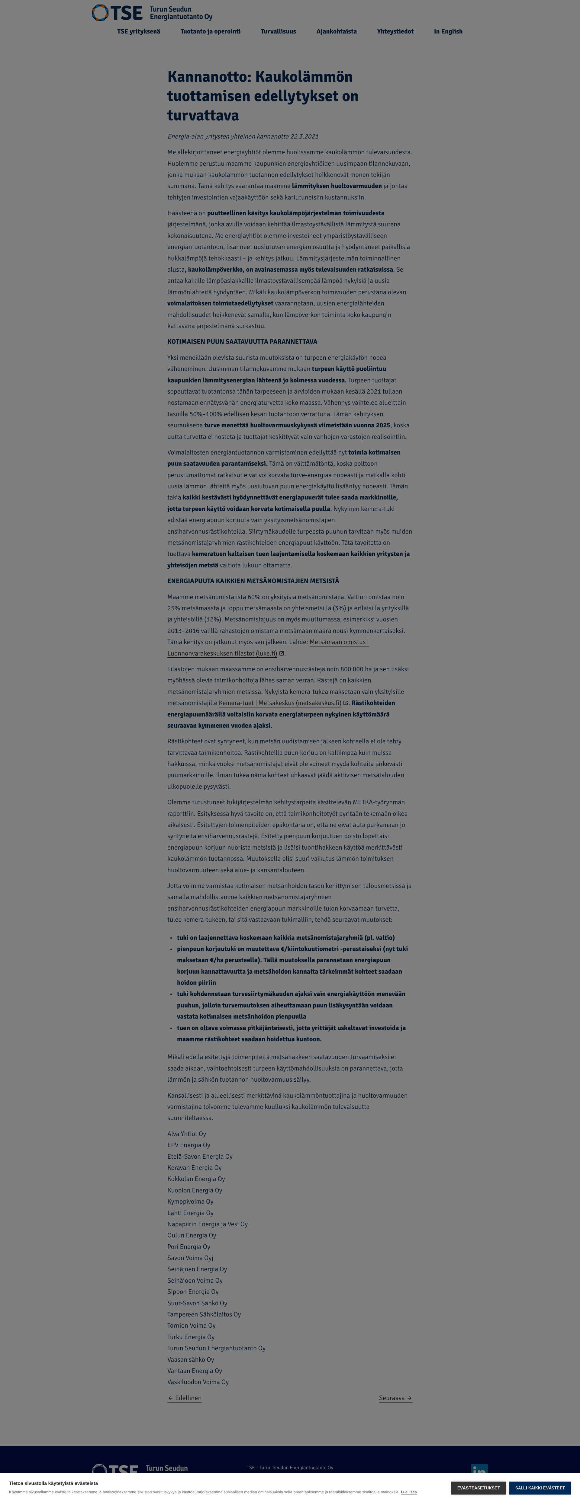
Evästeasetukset (478, 1488)
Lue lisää (409, 1492)
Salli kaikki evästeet (540, 1488)
